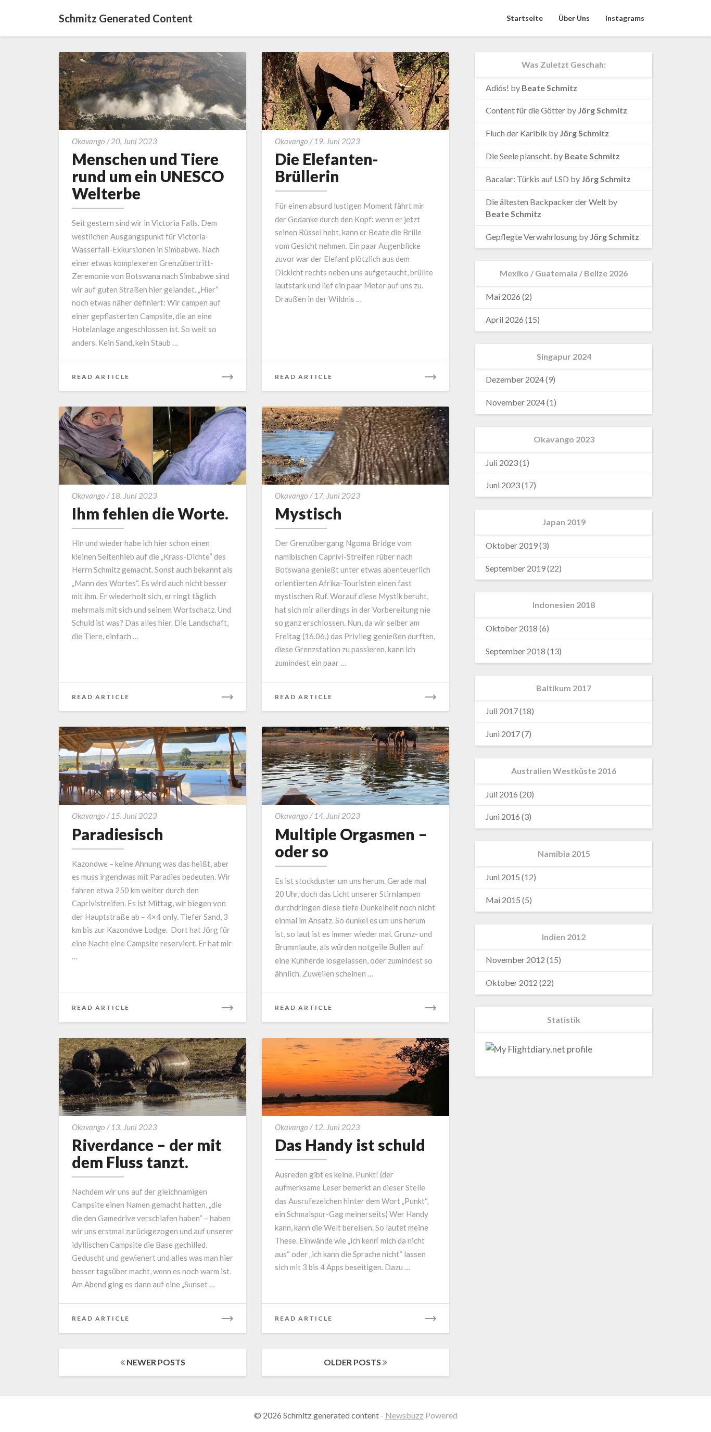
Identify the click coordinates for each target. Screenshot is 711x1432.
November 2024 (515, 402)
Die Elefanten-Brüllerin (326, 167)
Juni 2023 (503, 485)
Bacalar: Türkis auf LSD (527, 179)
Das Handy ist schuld (350, 1144)
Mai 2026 (503, 296)
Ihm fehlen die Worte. (150, 513)
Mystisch (308, 513)
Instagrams (624, 18)
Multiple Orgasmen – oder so (351, 842)
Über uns (574, 18)
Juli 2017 (502, 711)
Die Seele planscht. (519, 156)
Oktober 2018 (512, 628)
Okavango (88, 141)
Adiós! (497, 88)
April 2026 (505, 319)
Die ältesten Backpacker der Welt (546, 202)
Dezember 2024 (515, 379)
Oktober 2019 (512, 545)
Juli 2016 (502, 794)
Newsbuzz (404, 1415)
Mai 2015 (503, 900)
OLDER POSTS (353, 1362)
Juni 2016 (503, 816)
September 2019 (515, 568)
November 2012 (515, 960)
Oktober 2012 (512, 982)
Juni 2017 (503, 734)
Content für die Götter (525, 110)
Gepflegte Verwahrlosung (531, 237)
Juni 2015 (503, 877)
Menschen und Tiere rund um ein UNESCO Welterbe (148, 175)
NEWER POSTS (155, 1362)
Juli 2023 (502, 462)
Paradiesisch (117, 834)
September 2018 (515, 651)
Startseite (524, 18)
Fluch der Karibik (516, 133)
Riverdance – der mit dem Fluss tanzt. (147, 1153)
